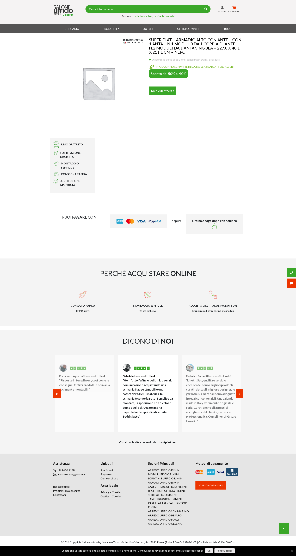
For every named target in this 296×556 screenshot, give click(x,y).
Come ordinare (109, 478)
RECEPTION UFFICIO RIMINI (166, 490)
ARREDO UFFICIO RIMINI (164, 470)
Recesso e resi (61, 486)
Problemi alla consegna (66, 490)
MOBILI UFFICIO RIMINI (163, 474)
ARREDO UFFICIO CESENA (165, 523)
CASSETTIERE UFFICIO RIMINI (167, 486)
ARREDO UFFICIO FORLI (163, 519)
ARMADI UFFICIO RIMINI (164, 482)
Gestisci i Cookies (111, 496)
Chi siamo (72, 28)
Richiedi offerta (162, 91)
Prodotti (110, 28)
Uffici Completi (189, 28)
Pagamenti (107, 474)
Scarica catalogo (210, 485)
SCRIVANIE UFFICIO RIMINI (165, 478)
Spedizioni (107, 470)
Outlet (148, 28)
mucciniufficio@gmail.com (71, 474)
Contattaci (59, 494)
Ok (209, 550)
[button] (57, 393)
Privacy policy (224, 550)
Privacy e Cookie (110, 492)
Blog (227, 28)
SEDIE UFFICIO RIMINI (162, 494)
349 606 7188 (66, 470)
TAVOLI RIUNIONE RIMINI (165, 499)
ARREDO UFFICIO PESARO (165, 515)
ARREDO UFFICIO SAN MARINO (168, 511)
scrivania (159, 16)
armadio (170, 16)
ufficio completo (143, 16)
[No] (291, 551)
